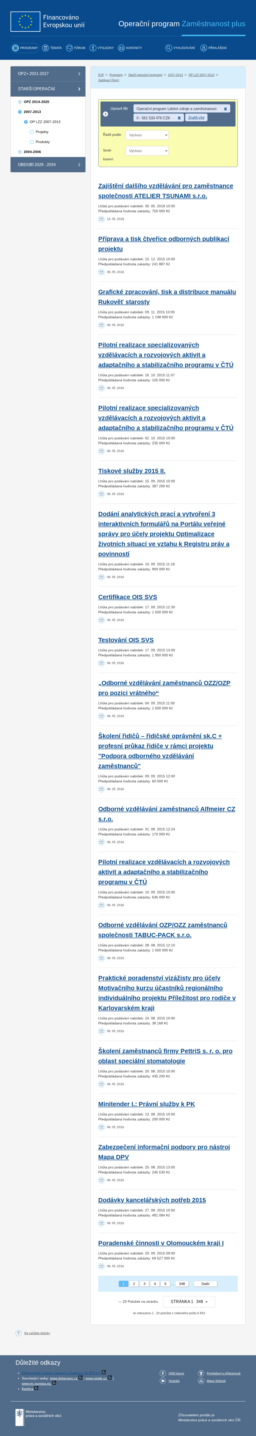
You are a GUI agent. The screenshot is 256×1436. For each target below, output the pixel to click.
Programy (116, 75)
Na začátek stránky (37, 1333)
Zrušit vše (196, 117)
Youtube (174, 1381)
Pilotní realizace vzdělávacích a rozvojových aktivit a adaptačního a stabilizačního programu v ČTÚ (164, 872)
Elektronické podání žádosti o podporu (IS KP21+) (61, 1373)
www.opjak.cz (96, 1378)
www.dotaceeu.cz (64, 1378)
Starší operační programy (145, 75)
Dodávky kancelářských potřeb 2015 (152, 1200)
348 (182, 1284)
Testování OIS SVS (126, 640)
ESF (101, 75)
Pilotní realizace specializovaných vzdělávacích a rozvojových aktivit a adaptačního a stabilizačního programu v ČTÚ (166, 355)
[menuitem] (24, 48)
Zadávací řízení (108, 80)
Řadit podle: (112, 135)
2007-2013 (175, 75)
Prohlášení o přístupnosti (223, 1373)
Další (206, 1284)
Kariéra (27, 1389)
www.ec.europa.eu (36, 1383)
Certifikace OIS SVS (127, 597)
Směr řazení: (108, 154)
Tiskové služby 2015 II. (132, 471)
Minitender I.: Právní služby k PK (146, 1104)
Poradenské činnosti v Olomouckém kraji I (161, 1243)
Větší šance (176, 1373)
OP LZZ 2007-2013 (201, 75)
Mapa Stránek (216, 1381)
